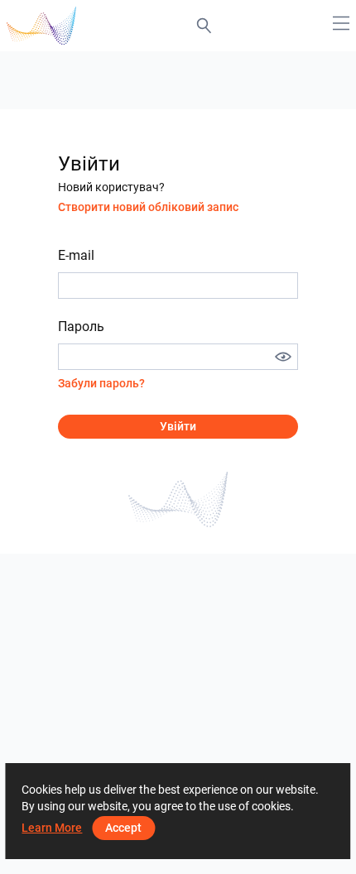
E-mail (76, 255)
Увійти (178, 426)
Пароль (81, 326)
